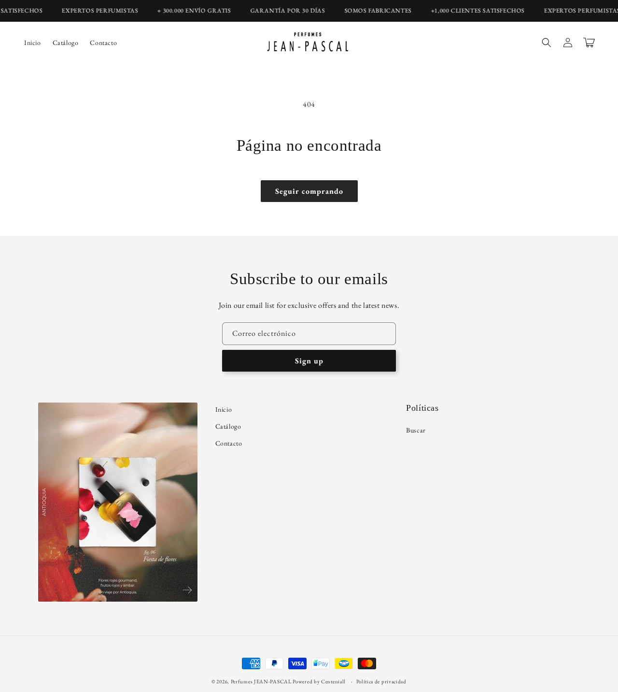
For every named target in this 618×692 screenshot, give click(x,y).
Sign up (309, 361)
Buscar (416, 430)
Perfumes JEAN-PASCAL (261, 681)
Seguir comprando (309, 191)
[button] (546, 42)
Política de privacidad (381, 681)
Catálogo (228, 426)
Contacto (228, 443)
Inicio (223, 409)
